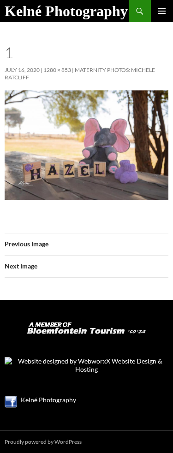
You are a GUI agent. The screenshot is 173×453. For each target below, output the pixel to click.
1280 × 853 (57, 69)
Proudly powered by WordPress (43, 441)
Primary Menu (162, 11)
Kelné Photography (66, 11)
